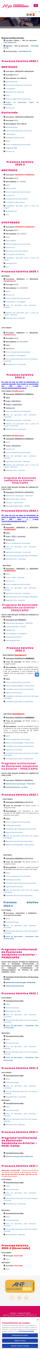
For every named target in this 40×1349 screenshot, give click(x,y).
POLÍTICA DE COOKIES (26, 1331)
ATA (7, 215)
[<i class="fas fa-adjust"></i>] (38, 11)
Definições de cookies (20, 1335)
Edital (8, 237)
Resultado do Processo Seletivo (17, 199)
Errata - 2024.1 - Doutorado (15, 536)
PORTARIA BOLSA (10, 42)
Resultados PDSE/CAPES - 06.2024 (18, 506)
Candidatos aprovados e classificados (19, 702)
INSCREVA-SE (10, 630)
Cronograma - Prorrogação (16, 302)
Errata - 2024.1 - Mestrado (15, 578)
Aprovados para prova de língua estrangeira (21, 556)
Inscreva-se (10, 108)
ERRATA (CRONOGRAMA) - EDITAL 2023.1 (20, 743)
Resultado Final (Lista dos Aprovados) (19, 841)
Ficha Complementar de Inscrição (18, 99)
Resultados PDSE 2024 (14, 637)
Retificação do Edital (13, 825)
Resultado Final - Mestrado (15, 318)
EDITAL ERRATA (11, 241)
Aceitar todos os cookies (20, 1346)
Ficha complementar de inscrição (18, 411)
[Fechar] (37, 1320)
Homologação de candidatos (16, 634)
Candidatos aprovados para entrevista (20, 689)
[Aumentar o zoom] (31, 11)
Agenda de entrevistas (14, 693)
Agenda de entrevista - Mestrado (18, 461)
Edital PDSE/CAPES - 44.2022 (17, 787)
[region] (20, 1333)
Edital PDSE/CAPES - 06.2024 (16, 499)
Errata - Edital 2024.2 (13, 401)
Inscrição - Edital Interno (14, 503)
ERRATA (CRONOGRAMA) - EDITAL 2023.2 (20, 686)
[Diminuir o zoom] (35, 11)
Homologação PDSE (13, 640)
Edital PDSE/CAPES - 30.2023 (16, 627)
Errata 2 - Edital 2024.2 (14, 404)
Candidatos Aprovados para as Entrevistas (21, 829)
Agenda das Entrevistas (14, 832)
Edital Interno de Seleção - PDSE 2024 (19, 496)
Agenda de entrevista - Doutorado (18, 420)
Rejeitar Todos (20, 1341)
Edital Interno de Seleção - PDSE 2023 (20, 784)
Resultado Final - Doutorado (16, 364)
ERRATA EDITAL (11, 189)
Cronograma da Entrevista (15, 202)
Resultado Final (11, 211)
